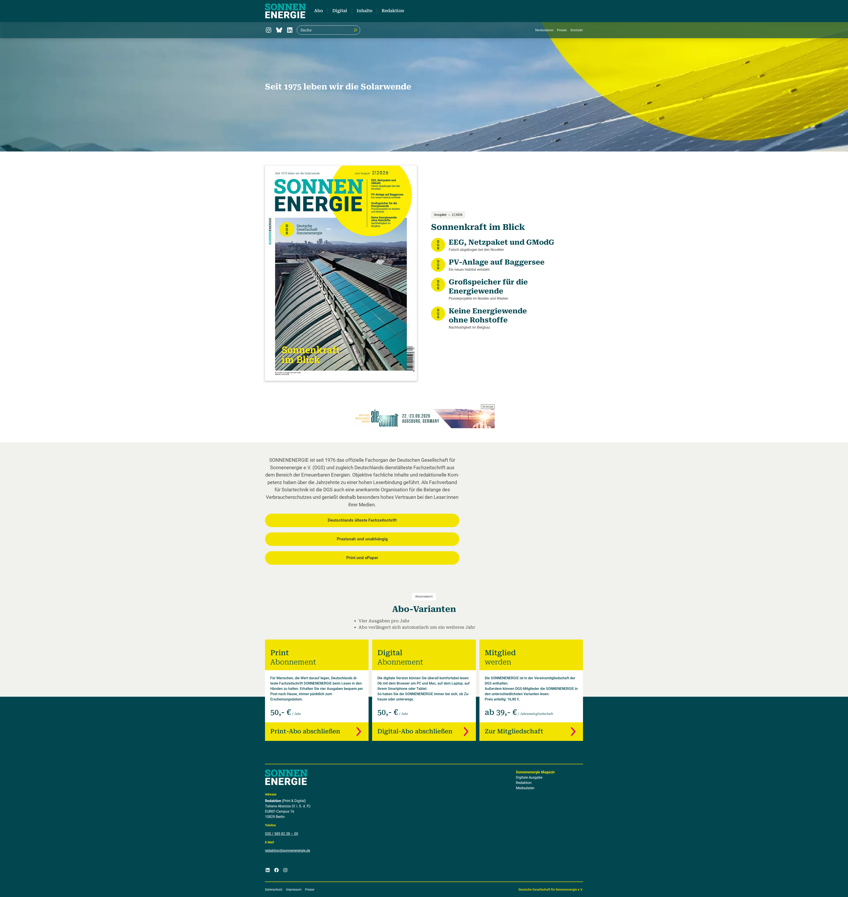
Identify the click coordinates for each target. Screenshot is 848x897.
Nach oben (831, 887)
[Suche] (355, 30)
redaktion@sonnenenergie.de (287, 850)
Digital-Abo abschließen (414, 731)
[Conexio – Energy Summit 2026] (424, 418)
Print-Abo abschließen (305, 731)
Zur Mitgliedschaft (514, 731)
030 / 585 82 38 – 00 (281, 834)
